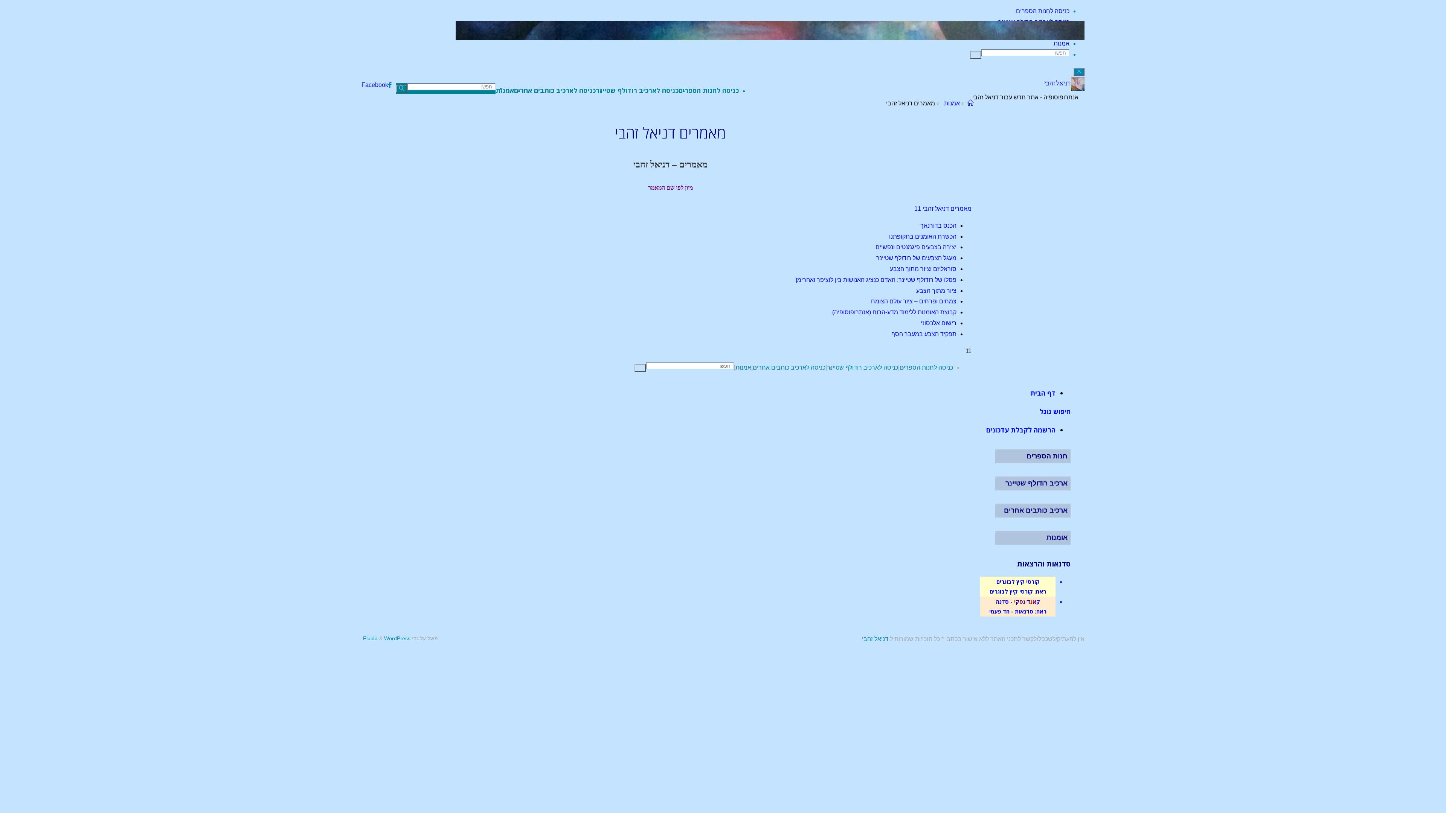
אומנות (1057, 537)
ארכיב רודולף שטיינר (1036, 483)
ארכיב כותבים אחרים (1036, 510)
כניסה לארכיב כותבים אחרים (789, 367)
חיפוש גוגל (1055, 411)
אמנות (952, 103)
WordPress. (386, 638)
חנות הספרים (1047, 456)
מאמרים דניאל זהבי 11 (943, 209)
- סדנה (1004, 601)
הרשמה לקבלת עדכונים (1021, 429)
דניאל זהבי (1057, 82)
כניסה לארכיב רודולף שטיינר (862, 367)
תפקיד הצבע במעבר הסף (923, 334)
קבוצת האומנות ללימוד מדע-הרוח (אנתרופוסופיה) (894, 312)
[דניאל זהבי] (1077, 88)
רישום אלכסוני (938, 323)
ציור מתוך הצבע (936, 291)
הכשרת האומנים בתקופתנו (922, 236)
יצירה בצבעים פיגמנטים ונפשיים (916, 247)
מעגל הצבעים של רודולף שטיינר (916, 258)
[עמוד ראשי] (970, 103)
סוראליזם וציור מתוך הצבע (923, 269)
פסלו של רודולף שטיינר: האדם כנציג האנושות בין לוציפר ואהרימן (876, 280)
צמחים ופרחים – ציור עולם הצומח (913, 301)
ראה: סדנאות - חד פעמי (1017, 611)
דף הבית (1043, 392)
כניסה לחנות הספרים (926, 367)
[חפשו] (975, 55)
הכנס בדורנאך (938, 225)
